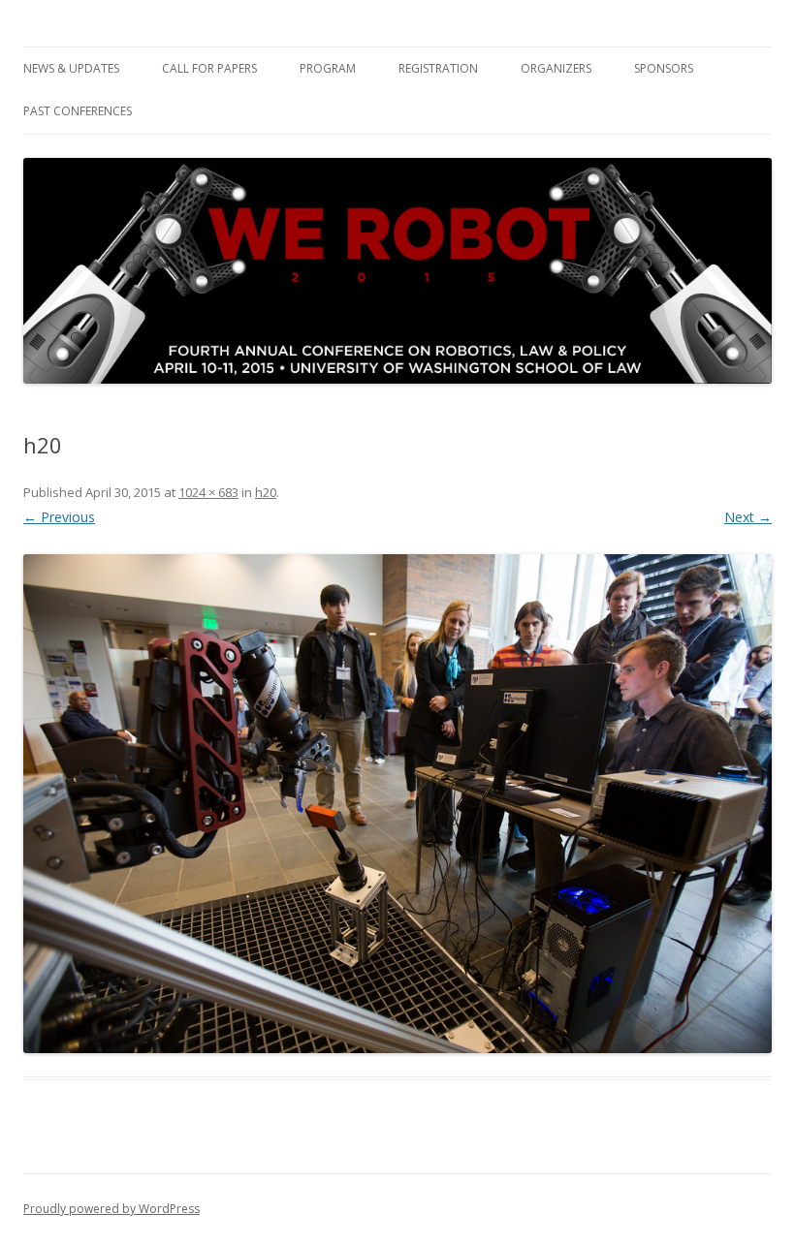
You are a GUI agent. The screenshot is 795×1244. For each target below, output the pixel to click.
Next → (748, 517)
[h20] (397, 803)
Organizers (556, 68)
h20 (265, 492)
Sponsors (663, 68)
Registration (438, 68)
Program (328, 68)
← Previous (59, 517)
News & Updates (71, 68)
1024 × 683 (208, 492)
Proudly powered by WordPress (111, 1208)
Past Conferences (77, 111)
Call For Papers (209, 68)
